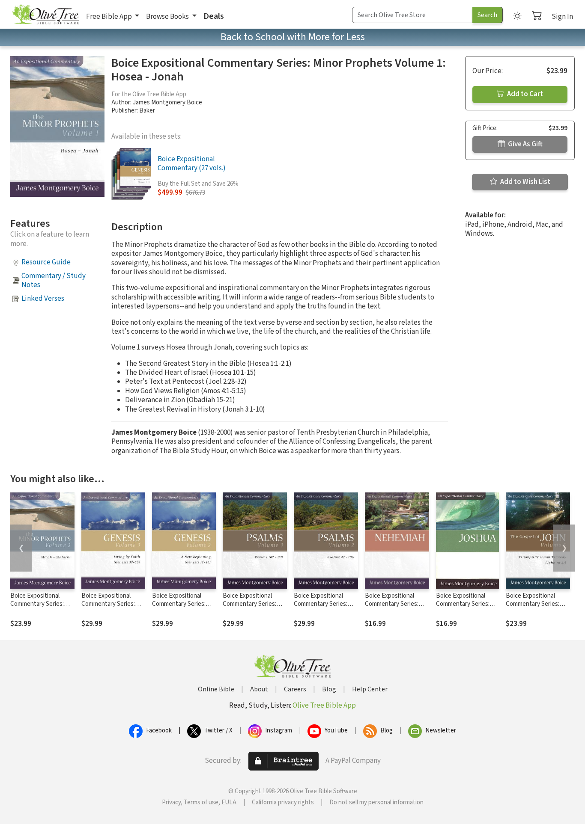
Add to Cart (524, 94)
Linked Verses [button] (42, 298)
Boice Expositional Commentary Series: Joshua (462, 604)
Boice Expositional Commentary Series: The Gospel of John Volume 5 (532, 608)
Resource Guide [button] (46, 262)
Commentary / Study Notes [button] (53, 280)
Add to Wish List (524, 182)
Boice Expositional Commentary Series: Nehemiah (391, 604)
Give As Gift (525, 144)
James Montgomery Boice (167, 102)
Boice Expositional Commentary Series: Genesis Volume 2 (179, 604)
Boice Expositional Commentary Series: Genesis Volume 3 (108, 604)
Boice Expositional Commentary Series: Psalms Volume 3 (249, 604)
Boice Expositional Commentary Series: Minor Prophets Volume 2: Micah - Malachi (41, 608)
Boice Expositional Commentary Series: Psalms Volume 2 (320, 604)
